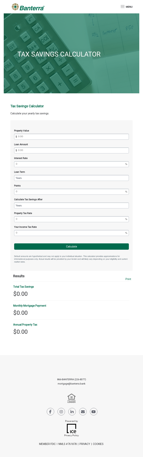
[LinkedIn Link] (72, 412)
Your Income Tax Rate (25, 227)
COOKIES (98, 443)
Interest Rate (21, 158)
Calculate (71, 246)
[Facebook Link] (50, 412)
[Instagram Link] (61, 412)
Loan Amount (21, 144)
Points (17, 185)
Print (128, 279)
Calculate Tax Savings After (28, 199)
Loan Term (19, 172)
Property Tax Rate (23, 213)
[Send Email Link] (83, 412)
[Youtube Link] (93, 412)
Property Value (21, 130)
